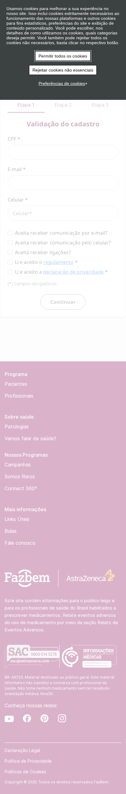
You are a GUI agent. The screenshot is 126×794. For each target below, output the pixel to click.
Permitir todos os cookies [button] (63, 56)
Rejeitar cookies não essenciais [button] (62, 70)
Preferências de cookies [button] (62, 83)
